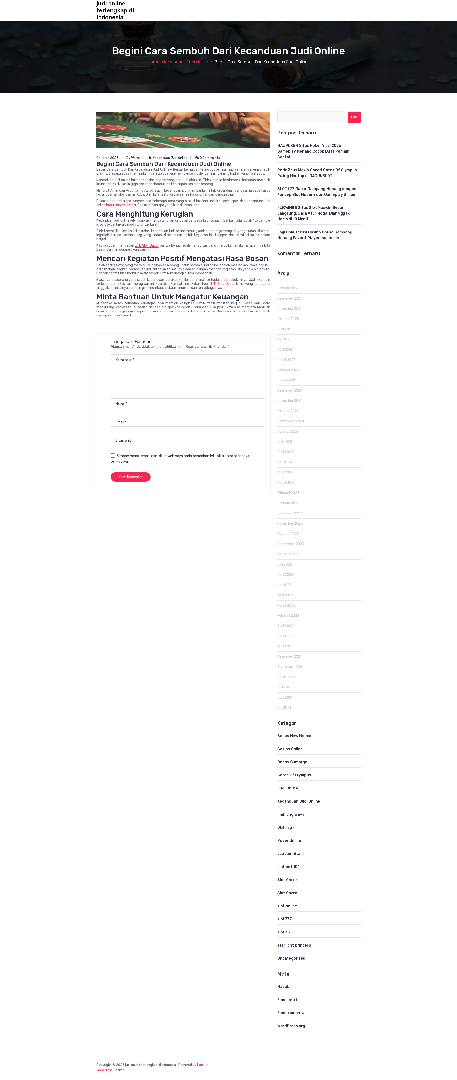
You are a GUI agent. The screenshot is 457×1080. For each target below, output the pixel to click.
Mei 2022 (284, 636)
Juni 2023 (285, 575)
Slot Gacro (287, 893)
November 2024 (290, 401)
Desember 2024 (289, 391)
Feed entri (287, 999)
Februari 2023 (288, 616)
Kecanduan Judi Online (186, 61)
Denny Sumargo (292, 762)
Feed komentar (291, 1013)
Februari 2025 (288, 370)
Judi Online (287, 788)
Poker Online (289, 840)
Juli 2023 (284, 564)
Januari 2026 (287, 288)
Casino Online (290, 749)
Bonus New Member (295, 736)
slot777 (284, 919)
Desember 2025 (289, 298)
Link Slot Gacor (147, 245)
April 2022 (285, 646)
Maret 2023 (286, 605)
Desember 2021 (289, 657)
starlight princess (294, 945)
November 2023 (290, 524)
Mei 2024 (284, 462)
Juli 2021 (284, 687)
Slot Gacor (287, 880)
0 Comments (209, 158)
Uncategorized (291, 958)
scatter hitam (290, 853)
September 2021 (290, 667)
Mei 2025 (284, 339)
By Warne (133, 158)
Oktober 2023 (288, 534)
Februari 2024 (288, 493)
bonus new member (121, 205)
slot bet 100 (288, 866)
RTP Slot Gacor (222, 284)
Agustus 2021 (288, 677)
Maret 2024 (286, 483)
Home (153, 61)
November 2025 (290, 309)
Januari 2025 (287, 380)
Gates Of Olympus (294, 775)
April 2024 (285, 472)
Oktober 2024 (288, 411)
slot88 (283, 932)
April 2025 (285, 350)
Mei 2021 (284, 708)
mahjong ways (290, 814)
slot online (287, 906)
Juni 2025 (285, 329)
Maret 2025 (286, 360)
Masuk (283, 986)
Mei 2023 (284, 585)
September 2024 (290, 421)
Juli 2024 (284, 442)
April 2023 (285, 595)
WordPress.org (291, 1026)
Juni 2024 (285, 452)
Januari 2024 (287, 503)
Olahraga (285, 827)
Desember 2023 (289, 513)
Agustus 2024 (288, 431)
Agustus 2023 (288, 554)
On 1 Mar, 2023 (107, 158)
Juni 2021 (285, 697)
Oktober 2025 (288, 319)
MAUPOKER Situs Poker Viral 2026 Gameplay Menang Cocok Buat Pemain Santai (313, 151)
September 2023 (290, 544)
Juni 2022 (285, 626)
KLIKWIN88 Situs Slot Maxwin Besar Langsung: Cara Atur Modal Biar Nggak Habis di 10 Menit (313, 213)
